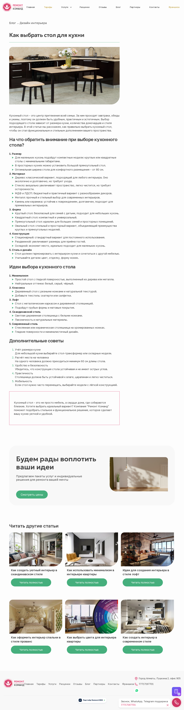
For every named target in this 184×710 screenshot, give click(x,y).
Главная (30, 7)
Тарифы (48, 7)
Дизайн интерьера (33, 23)
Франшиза (174, 7)
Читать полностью (31, 582)
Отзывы (103, 7)
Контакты (154, 7)
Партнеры (135, 7)
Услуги (64, 7)
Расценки (85, 7)
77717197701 (146, 684)
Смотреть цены (32, 494)
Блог (118, 7)
